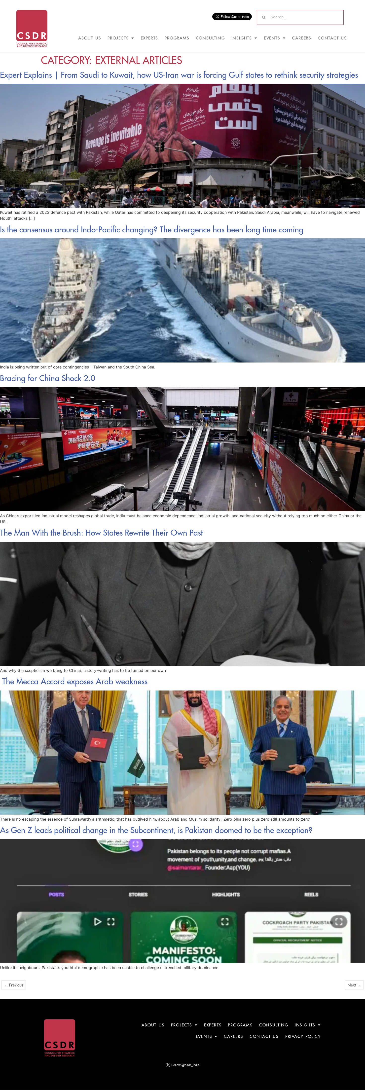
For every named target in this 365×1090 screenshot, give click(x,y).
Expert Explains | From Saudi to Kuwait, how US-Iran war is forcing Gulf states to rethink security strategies (179, 75)
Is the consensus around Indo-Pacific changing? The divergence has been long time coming (151, 229)
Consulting (210, 38)
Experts (149, 38)
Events (272, 38)
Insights (241, 38)
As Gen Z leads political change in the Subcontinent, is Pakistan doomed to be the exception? (156, 830)
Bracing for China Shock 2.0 (47, 378)
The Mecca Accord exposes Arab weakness (73, 681)
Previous (13, 984)
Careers (301, 38)
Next (354, 984)
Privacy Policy (303, 1036)
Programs (177, 38)
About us (89, 38)
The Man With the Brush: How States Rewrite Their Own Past (101, 533)
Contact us (332, 38)
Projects (118, 38)
